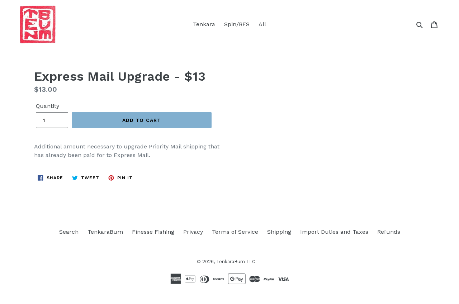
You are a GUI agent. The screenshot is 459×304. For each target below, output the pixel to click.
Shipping (279, 231)
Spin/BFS (237, 24)
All (262, 24)
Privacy (193, 231)
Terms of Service (235, 231)
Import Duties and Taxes (334, 231)
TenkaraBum (105, 231)
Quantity (47, 106)
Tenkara (204, 24)
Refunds (388, 231)
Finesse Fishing (153, 231)
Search (69, 231)
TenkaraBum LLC (235, 261)
